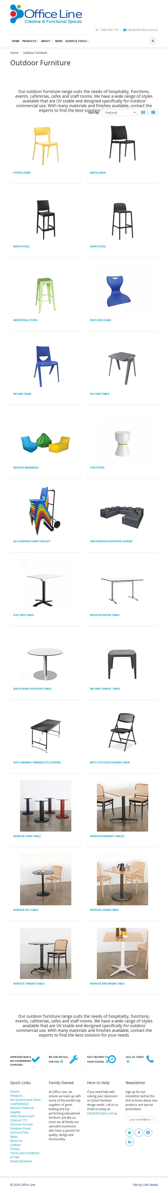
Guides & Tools (75, 41)
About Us (16, 1141)
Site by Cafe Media (145, 1185)
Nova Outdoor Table (105, 615)
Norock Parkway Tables (107, 836)
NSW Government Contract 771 (22, 1118)
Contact (15, 1145)
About (45, 41)
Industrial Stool (25, 320)
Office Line (28, 1185)
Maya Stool (21, 246)
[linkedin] (130, 1142)
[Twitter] (130, 1132)
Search (14, 1091)
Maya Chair (98, 172)
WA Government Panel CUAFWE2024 (25, 1102)
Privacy (15, 1149)
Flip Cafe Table (23, 615)
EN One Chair (22, 394)
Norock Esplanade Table (107, 983)
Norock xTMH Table (27, 836)
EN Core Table (99, 394)
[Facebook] (139, 1132)
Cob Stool (97, 467)
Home (15, 41)
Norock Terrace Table (28, 983)
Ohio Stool (98, 246)
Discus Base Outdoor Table (32, 688)
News (58, 41)
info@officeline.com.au (142, 30)
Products (29, 41)
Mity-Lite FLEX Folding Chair (110, 762)
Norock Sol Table (25, 910)
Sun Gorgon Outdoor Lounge (111, 541)
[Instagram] (148, 1132)
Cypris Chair (21, 172)
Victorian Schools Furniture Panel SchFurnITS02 (21, 1128)
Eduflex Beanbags (25, 467)
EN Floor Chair (100, 320)
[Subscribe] (152, 1119)
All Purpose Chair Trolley (31, 541)
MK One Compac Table (105, 688)
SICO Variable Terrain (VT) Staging (37, 762)
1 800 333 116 (108, 30)
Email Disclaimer (21, 1161)
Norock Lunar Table (104, 910)
